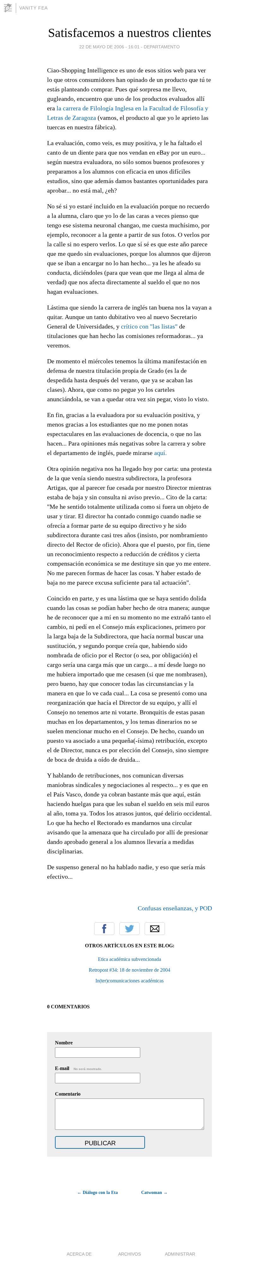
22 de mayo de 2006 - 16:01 (109, 46)
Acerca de (79, 1254)
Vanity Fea (33, 7)
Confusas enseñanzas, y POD (175, 908)
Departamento (162, 46)
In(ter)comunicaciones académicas (129, 980)
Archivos (129, 1254)
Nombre (64, 1042)
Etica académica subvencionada (129, 959)
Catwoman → (154, 1192)
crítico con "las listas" (149, 326)
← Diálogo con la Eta (97, 1192)
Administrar (180, 1254)
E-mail (78, 1068)
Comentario (68, 1094)
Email (155, 928)
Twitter (129, 928)
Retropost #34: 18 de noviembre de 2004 (129, 970)
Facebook (104, 928)
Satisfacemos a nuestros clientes (129, 33)
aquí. (160, 452)
